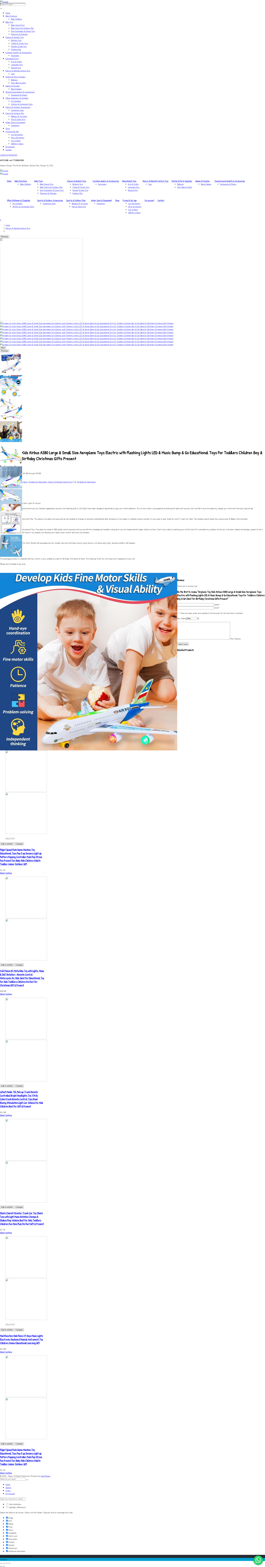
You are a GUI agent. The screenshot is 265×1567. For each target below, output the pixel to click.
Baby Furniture (11, 15)
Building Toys (16, 40)
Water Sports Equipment (15, 122)
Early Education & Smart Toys (23, 31)
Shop (8, 128)
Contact (9, 149)
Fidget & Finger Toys (19, 43)
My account (10, 146)
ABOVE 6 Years (17, 143)
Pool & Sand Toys (18, 119)
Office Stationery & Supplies (17, 97)
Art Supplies (16, 101)
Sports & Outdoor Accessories (18, 107)
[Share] (7, 1563)
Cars (13, 73)
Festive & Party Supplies (15, 76)
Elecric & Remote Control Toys (18, 70)
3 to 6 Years (16, 140)
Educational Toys (12, 58)
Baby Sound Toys (18, 25)
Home (8, 12)
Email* (216, 607)
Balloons (14, 79)
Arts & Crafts (16, 61)
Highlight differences (17, 1507)
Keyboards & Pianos (19, 94)
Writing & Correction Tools (22, 104)
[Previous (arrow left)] (1, 1566)
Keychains (15, 55)
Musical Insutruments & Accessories (20, 91)
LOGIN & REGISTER (8, 154)
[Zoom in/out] (1, 1563)
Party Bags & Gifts (18, 82)
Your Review (236, 638)
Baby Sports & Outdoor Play (22, 28)
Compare (19, 844)
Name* (217, 604)
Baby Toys (9, 21)
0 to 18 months (17, 134)
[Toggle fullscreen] (4, 1563)
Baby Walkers (16, 18)
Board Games (16, 88)
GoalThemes (45, 1475)
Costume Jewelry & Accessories (18, 52)
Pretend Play (16, 49)
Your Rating (181, 618)
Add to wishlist (7, 844)
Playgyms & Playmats (19, 34)
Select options (6, 994)
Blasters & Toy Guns (19, 116)
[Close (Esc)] (9, 1563)
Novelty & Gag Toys (19, 46)
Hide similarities (14, 1504)
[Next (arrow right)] (4, 1566)
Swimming (15, 125)
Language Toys (17, 64)
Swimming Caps (17, 110)
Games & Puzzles (13, 85)
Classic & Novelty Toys (15, 37)
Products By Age (12, 131)
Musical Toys (16, 67)
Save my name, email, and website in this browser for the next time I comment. (212, 613)
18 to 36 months (17, 137)
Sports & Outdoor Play (15, 113)
